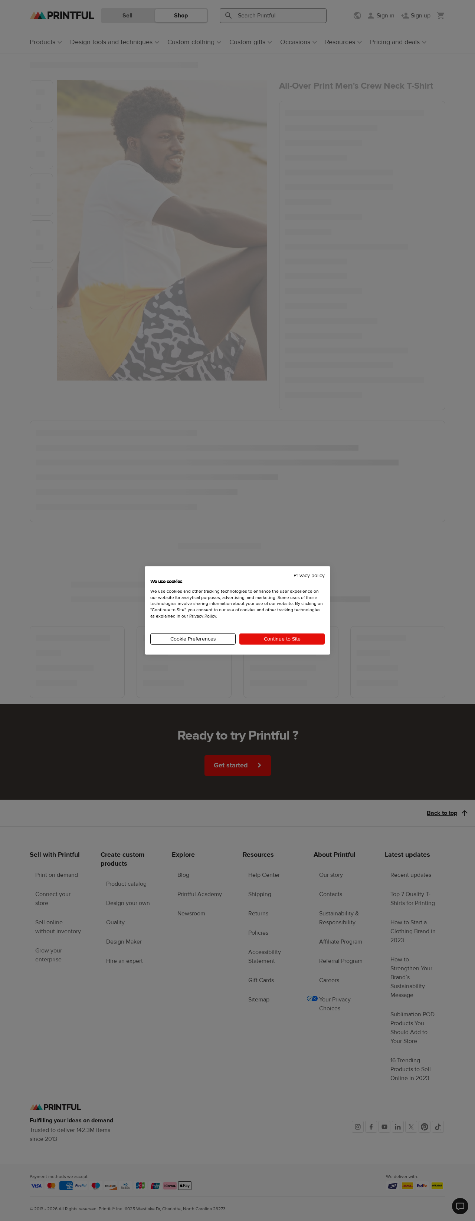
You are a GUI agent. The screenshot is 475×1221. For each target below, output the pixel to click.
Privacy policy (309, 575)
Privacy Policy (202, 616)
